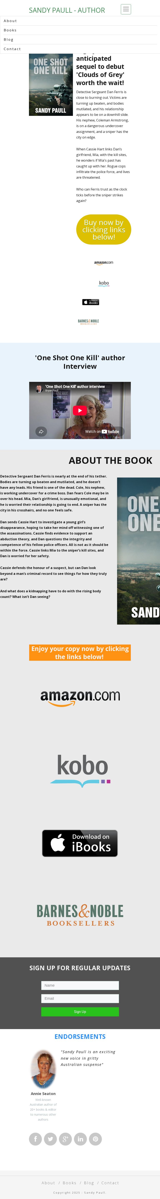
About (10, 20)
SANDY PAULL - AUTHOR (67, 10)
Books (10, 30)
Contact (12, 48)
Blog (9, 39)
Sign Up (80, 1011)
